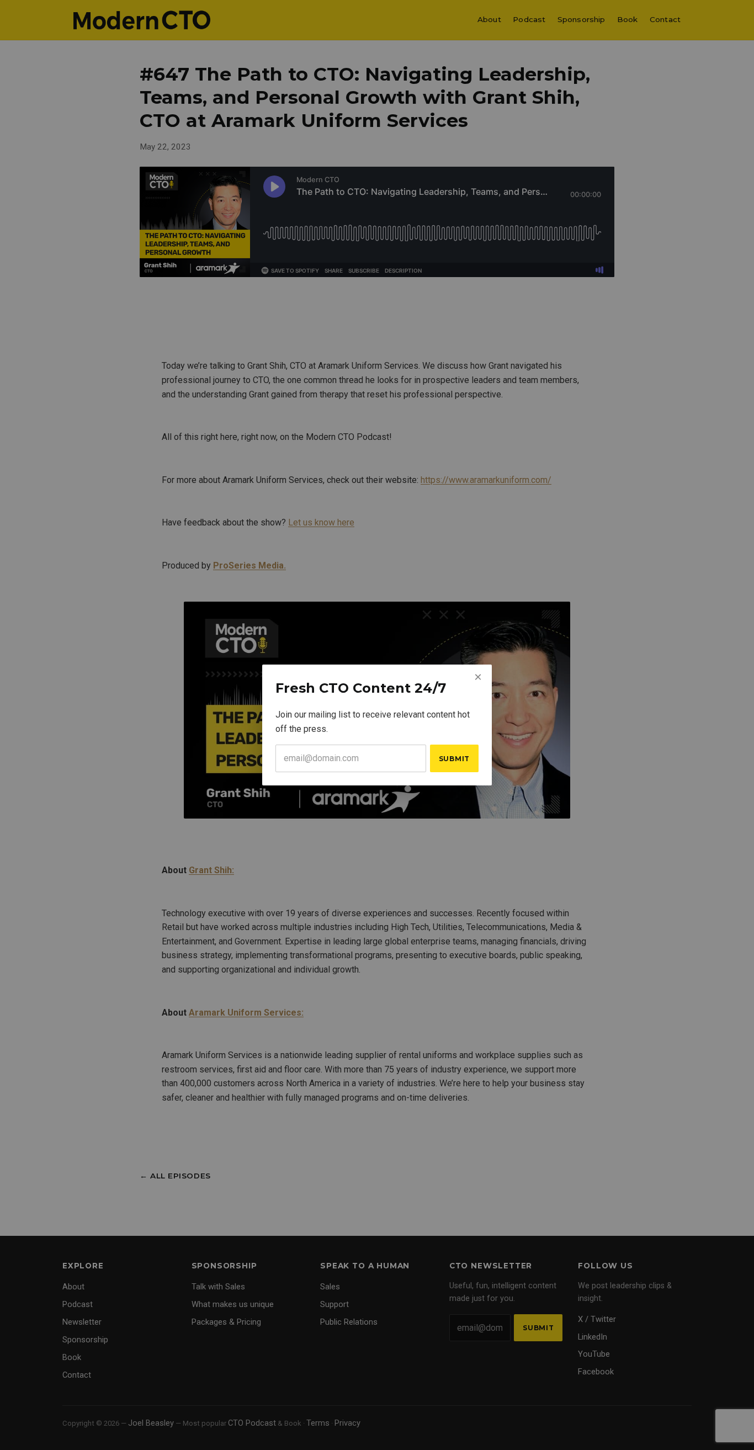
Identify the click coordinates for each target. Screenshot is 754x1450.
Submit (454, 759)
